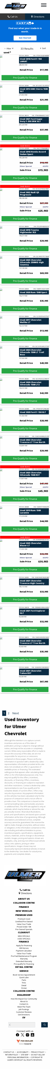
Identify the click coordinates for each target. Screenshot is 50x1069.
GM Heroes (24, 948)
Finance (24, 907)
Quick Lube (24, 977)
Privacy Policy (37, 1052)
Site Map (24, 1054)
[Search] (44, 1024)
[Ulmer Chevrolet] (15, 6)
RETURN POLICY (11, 1054)
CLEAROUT (24, 932)
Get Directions (24, 1014)
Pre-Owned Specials (23, 929)
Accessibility (22, 1052)
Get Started (25, 37)
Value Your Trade (24, 924)
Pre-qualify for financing (24, 964)
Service (23, 971)
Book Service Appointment (24, 975)
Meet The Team (24, 1007)
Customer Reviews (24, 1012)
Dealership (24, 995)
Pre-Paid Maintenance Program (24, 956)
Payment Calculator (24, 950)
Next (15, 713)
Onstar (24, 988)
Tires (24, 982)
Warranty (24, 958)
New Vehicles (24, 911)
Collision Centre (24, 903)
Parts (24, 980)
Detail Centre (24, 967)
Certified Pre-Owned (23, 921)
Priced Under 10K (24, 926)
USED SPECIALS (24, 938)
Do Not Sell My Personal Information (26, 1056)
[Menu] (44, 5)
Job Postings (24, 1009)
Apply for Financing (24, 945)
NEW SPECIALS (24, 936)
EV (23, 1017)
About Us (24, 899)
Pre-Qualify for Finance (25, 77)
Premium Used (23, 915)
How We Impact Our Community (24, 999)
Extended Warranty (24, 961)
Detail (24, 985)
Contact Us (23, 1004)
